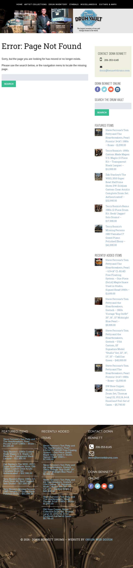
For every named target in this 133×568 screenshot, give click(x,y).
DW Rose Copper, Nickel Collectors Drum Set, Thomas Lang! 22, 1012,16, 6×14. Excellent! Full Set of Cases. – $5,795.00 (58, 514)
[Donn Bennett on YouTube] (111, 91)
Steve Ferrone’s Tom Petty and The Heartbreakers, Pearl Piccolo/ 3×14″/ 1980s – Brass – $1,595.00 (118, 137)
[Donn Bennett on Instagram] (118, 91)
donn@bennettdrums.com (115, 70)
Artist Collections (35, 4)
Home (19, 4)
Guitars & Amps (108, 4)
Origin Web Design (99, 539)
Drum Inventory (58, 4)
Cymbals (74, 4)
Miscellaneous (89, 4)
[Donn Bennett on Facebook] (98, 91)
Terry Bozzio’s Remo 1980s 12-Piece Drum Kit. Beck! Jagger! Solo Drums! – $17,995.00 (117, 214)
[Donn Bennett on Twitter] (104, 91)
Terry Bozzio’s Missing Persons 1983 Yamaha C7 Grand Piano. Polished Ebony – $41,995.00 (19, 491)
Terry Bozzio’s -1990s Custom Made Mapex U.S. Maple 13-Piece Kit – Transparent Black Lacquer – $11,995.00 (18, 455)
